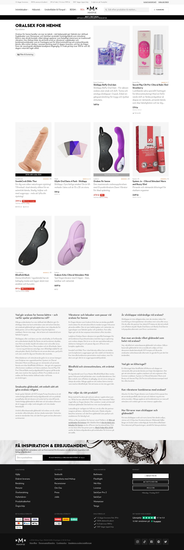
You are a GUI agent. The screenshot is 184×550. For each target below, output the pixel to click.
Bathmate (98, 474)
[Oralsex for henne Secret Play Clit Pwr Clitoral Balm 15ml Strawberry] (150, 72)
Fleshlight (98, 479)
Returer (18, 488)
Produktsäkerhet (22, 502)
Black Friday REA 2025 (104, 428)
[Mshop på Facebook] (152, 542)
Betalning (19, 483)
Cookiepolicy (61, 543)
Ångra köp (20, 506)
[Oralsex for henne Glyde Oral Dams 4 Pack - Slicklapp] (72, 167)
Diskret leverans (22, 479)
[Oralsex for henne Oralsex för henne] (111, 167)
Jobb (56, 497)
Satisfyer (97, 497)
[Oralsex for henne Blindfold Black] (33, 255)
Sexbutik (58, 474)
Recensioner (60, 483)
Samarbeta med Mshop (64, 479)
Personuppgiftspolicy (47, 543)
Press (56, 492)
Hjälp (17, 474)
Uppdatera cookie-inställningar (80, 543)
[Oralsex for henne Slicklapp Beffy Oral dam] (111, 72)
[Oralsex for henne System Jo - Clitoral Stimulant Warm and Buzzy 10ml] (150, 167)
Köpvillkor (33, 543)
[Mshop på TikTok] (145, 542)
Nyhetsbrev (20, 497)
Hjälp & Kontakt (150, 2)
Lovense (97, 488)
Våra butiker (163, 2)
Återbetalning (21, 492)
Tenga (96, 506)
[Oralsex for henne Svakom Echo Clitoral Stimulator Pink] (72, 255)
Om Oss (58, 488)
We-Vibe (97, 483)
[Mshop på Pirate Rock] (159, 542)
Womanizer (99, 502)
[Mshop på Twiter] (166, 542)
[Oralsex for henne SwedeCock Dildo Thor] (33, 167)
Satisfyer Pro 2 (100, 492)
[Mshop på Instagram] (138, 542)
